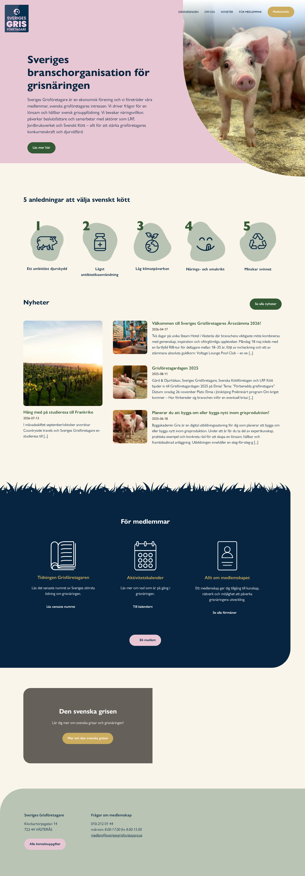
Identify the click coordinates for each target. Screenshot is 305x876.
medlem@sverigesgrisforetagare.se (116, 835)
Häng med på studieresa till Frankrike (58, 412)
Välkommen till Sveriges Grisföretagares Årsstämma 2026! (206, 323)
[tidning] (63, 543)
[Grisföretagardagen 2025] (130, 382)
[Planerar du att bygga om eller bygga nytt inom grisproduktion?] (130, 426)
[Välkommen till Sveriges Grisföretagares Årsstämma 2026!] (130, 337)
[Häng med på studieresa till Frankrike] (63, 363)
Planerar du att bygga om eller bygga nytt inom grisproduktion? (210, 412)
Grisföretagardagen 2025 (175, 368)
